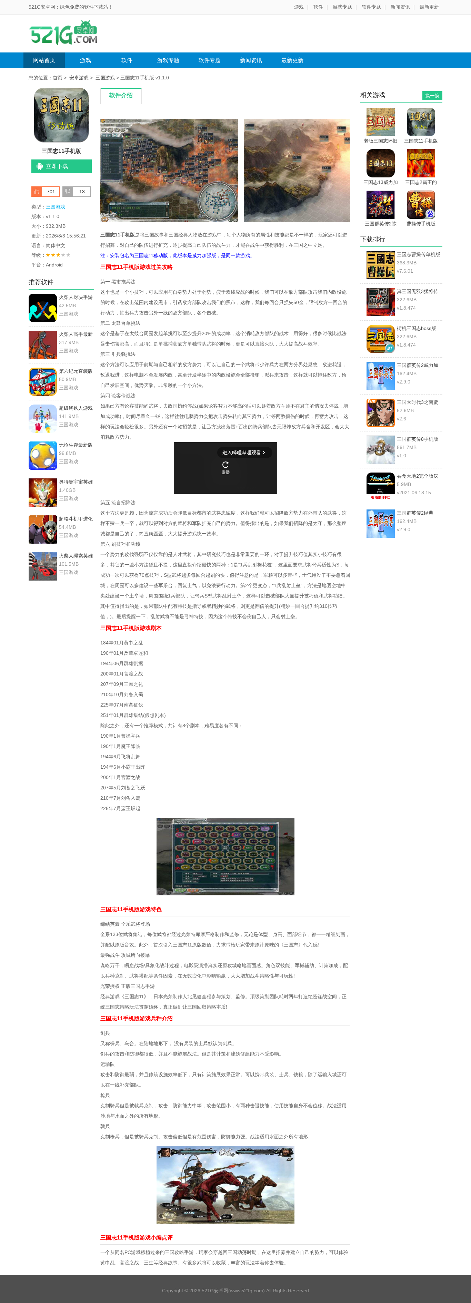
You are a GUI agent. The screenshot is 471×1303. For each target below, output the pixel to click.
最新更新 (429, 7)
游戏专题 (342, 7)
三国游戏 (105, 77)
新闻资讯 (400, 7)
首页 (57, 77)
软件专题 (371, 7)
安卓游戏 (79, 77)
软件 (318, 7)
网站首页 (44, 60)
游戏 (299, 7)
